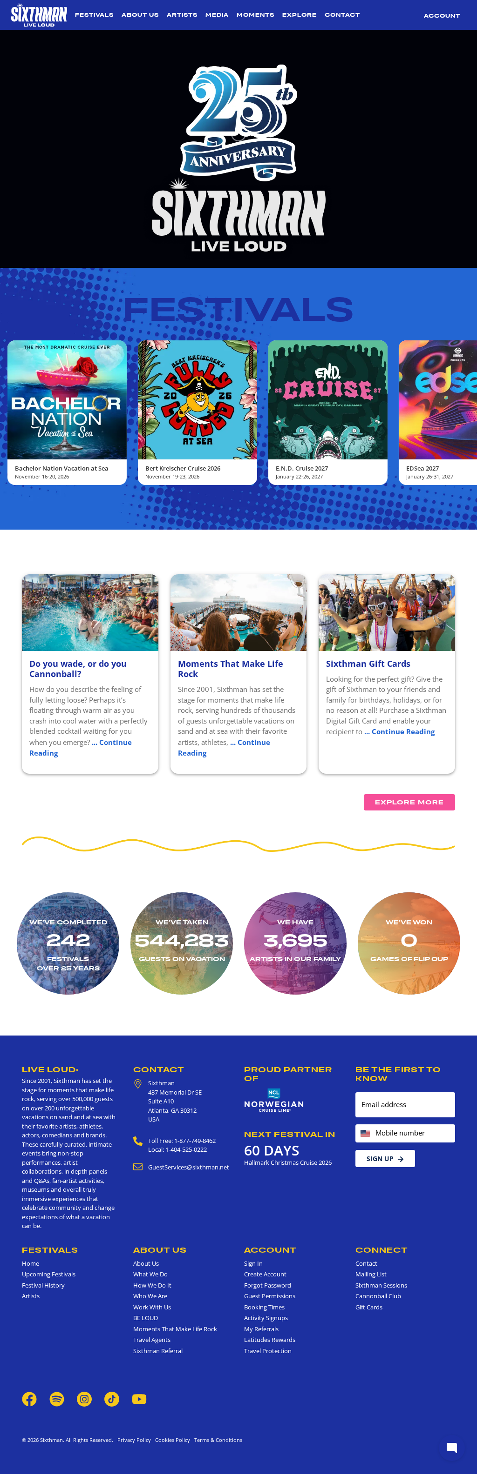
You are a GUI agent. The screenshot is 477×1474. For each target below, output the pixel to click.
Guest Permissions (269, 1296)
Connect (381, 1250)
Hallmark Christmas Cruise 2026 (288, 1162)
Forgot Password (267, 1285)
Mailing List (371, 1274)
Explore (299, 15)
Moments (255, 15)
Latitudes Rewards (269, 1339)
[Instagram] (84, 1398)
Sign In (253, 1263)
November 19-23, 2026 (42, 476)
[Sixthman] (39, 14)
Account (442, 16)
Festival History (43, 1285)
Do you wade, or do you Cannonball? (78, 668)
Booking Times (264, 1307)
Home (30, 1263)
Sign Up (380, 1158)
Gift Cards (368, 1307)
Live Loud (50, 1069)
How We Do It (152, 1285)
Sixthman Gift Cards (368, 663)
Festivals (94, 15)
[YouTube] (139, 1398)
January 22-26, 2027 (168, 476)
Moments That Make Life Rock (230, 668)
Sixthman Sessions (381, 1285)
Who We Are (150, 1296)
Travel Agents (151, 1339)
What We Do (150, 1274)
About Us (140, 15)
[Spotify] (56, 1398)
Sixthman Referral (158, 1351)
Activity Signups (266, 1318)
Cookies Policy (171, 1439)
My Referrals (261, 1329)
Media (217, 15)
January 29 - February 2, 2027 (441, 476)
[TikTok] (112, 1398)
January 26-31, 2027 (299, 476)
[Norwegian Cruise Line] (274, 1100)
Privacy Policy (134, 1439)
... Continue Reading (399, 731)
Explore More (409, 802)
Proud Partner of (288, 1074)
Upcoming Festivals (48, 1274)
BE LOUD (145, 1318)
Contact (342, 15)
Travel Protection (268, 1351)
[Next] (462, 413)
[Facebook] (29, 1398)
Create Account (265, 1274)
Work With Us (152, 1307)
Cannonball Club (378, 1296)
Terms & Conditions (216, 1439)
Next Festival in (289, 1134)
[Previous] (15, 413)
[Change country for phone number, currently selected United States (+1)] (364, 1133)
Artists (182, 15)
